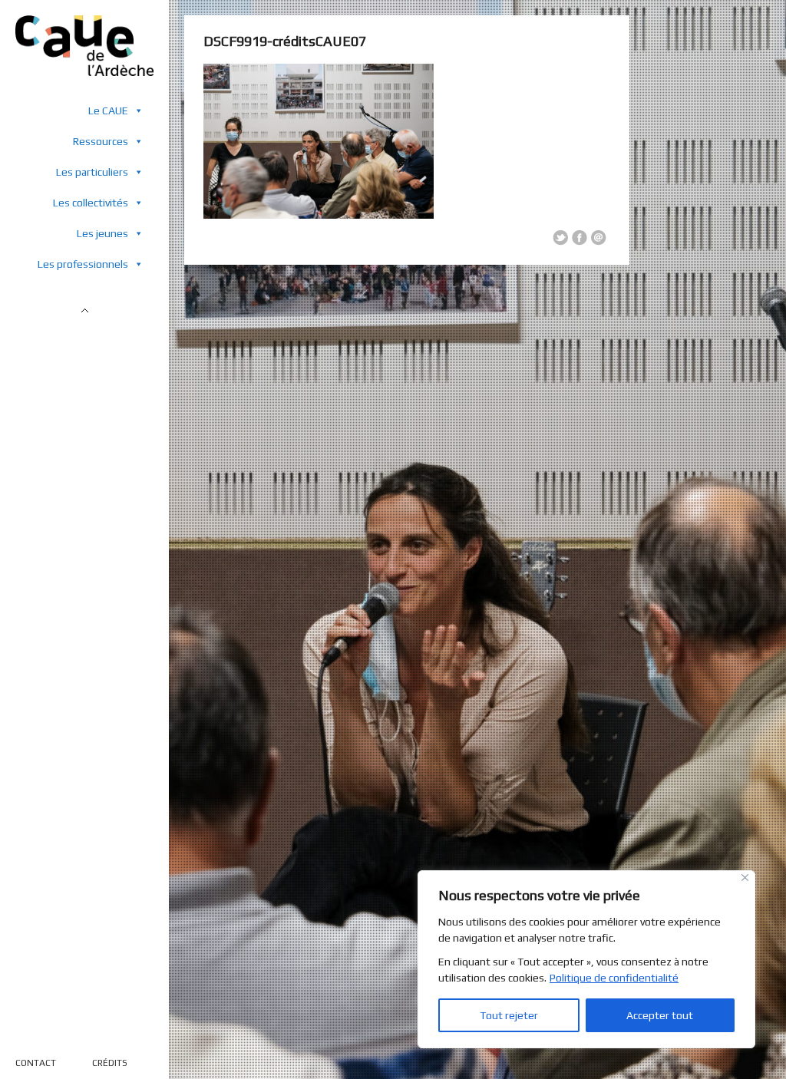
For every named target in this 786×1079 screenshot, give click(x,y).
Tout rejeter (509, 1015)
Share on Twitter (560, 238)
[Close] (744, 877)
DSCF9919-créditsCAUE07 (284, 41)
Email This (598, 238)
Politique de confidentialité (614, 978)
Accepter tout (659, 1015)
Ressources (100, 141)
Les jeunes (102, 233)
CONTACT (35, 1063)
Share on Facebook (579, 238)
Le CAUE (108, 110)
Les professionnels (83, 264)
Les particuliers (92, 172)
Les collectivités (90, 202)
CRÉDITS (109, 1063)
